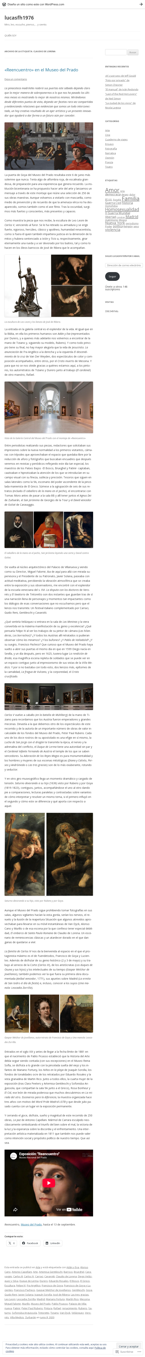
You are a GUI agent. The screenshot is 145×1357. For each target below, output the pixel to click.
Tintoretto (43, 1312)
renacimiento (69, 1308)
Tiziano (54, 1312)
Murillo (26, 1303)
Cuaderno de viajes (116, 139)
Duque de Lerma (29, 1281)
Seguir (112, 276)
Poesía (109, 162)
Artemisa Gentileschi (50, 1272)
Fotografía (111, 148)
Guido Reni (11, 1294)
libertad (110, 217)
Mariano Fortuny (55, 1299)
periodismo (132, 223)
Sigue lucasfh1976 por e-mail (122, 256)
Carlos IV (29, 1276)
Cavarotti (49, 1276)
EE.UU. (108, 199)
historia (127, 203)
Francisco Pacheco (24, 1290)
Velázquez (78, 1312)
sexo (136, 226)
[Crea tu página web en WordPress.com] (72, 4)
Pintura (48, 1308)
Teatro (109, 166)
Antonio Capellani (22, 1272)
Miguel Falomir (13, 1303)
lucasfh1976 (19, 17)
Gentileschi (78, 1290)
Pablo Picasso (60, 1303)
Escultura (10, 1285)
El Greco (85, 1281)
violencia (112, 229)
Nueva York (115, 222)
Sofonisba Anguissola (24, 1312)
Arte (38, 1267)
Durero (44, 1281)
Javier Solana (25, 1294)
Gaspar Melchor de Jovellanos (53, 1290)
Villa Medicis (17, 1317)
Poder (108, 226)
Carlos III (18, 1276)
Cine (107, 135)
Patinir (16, 1308)
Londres (121, 217)
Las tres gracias (80, 1294)
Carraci (39, 1276)
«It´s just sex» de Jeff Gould (120, 75)
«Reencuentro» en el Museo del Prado (41, 69)
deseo (125, 194)
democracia (113, 194)
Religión (128, 226)
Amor (112, 190)
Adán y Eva (72, 1267)
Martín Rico (72, 1299)
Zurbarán (30, 1317)
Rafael (57, 1308)
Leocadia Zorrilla (26, 1299)
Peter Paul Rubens (32, 1308)
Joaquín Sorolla (43, 1294)
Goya (89, 1290)
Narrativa (110, 153)
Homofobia (111, 206)
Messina (85, 1299)
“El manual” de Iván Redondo (121, 89)
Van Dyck (65, 1312)
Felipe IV (21, 1285)
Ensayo (109, 144)
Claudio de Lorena (66, 1276)
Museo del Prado (31, 1224)
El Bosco (74, 1281)
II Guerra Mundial (117, 213)
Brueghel (79, 1272)
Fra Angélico (34, 1285)
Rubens (82, 1308)
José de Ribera (61, 1294)
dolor (132, 194)
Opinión (109, 157)
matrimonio (111, 220)
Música (123, 220)
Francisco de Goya (52, 1285)
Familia (131, 198)
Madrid (41, 1299)
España (117, 199)
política (118, 226)
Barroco (68, 1272)
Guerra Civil (113, 203)
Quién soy (10, 35)
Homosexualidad (122, 209)
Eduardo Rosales (59, 1281)
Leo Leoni (10, 1299)
